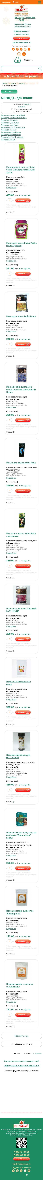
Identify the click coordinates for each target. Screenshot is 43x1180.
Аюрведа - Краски (8, 130)
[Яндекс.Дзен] (25, 49)
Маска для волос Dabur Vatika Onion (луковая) (21, 244)
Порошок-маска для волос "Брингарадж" (19, 912)
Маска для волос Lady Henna (21, 316)
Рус (19, 54)
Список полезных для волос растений (21, 1061)
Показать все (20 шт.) (23, 111)
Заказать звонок (21, 38)
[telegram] (17, 49)
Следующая (38, 1053)
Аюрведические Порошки (12, 137)
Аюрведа (22, 83)
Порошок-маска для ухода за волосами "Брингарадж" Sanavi (21, 835)
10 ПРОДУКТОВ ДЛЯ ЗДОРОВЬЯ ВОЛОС (21, 1066)
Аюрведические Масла (11, 134)
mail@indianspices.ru (21, 42)
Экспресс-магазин (23, 27)
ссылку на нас (31, 1131)
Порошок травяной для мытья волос (18, 756)
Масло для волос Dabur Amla (21, 462)
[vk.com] (13, 49)
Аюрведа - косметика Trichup (14, 117)
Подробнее (11, 187)
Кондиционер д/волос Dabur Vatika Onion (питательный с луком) (20, 170)
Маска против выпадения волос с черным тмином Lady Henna (21, 389)
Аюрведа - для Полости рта (13, 127)
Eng (24, 54)
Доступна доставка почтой (23, 109)
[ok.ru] (21, 49)
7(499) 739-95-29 (21, 34)
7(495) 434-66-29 (21, 31)
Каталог (13, 83)
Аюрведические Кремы (11, 132)
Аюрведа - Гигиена (9, 120)
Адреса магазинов (23, 24)
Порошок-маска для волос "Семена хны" (19, 985)
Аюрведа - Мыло (8, 139)
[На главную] (21, 11)
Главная (4, 83)
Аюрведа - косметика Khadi (13, 115)
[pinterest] (29, 49)
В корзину (20, 200)
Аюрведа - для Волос (10, 122)
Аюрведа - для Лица (9, 125)
